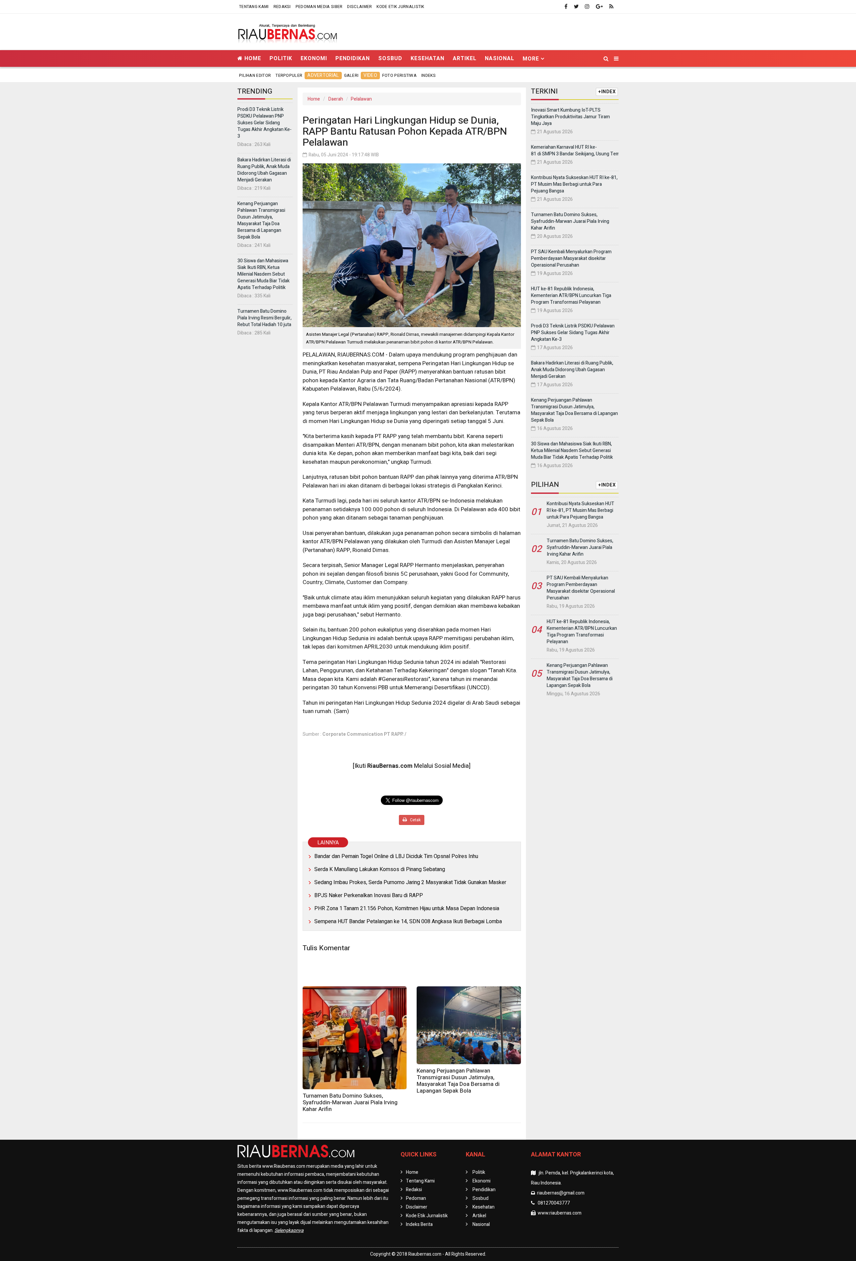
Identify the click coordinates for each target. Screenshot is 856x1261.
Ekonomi (314, 58)
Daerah (335, 99)
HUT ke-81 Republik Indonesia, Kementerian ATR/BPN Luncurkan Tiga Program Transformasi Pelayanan (571, 295)
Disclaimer (359, 7)
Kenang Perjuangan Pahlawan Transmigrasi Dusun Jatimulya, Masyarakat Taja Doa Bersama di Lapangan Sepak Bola (261, 220)
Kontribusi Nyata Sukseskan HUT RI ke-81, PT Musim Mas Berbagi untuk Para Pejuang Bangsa (574, 184)
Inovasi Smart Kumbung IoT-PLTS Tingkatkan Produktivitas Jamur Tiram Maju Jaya (570, 117)
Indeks (428, 76)
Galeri (351, 76)
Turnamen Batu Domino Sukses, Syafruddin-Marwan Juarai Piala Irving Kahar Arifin (350, 1102)
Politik (281, 58)
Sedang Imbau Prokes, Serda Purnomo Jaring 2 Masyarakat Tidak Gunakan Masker (410, 882)
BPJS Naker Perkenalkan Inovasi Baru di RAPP (368, 895)
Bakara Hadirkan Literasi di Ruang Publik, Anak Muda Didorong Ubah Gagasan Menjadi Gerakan (264, 169)
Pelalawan (361, 99)
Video (370, 75)
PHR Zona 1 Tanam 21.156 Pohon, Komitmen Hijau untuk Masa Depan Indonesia (406, 908)
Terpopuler (289, 76)
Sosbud (390, 58)
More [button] (531, 58)
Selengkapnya (289, 1230)
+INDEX (607, 91)
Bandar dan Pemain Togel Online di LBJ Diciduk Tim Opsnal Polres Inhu (396, 856)
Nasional (499, 58)
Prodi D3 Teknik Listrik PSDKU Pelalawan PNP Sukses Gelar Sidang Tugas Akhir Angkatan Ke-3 (264, 123)
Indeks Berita (419, 1224)
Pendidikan (352, 58)
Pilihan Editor (255, 76)
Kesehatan (427, 58)
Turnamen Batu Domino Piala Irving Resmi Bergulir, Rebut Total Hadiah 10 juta (264, 318)
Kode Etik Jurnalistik (400, 7)
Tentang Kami (254, 7)
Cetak (415, 820)
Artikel (464, 58)
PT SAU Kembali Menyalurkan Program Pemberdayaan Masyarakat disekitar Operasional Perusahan (571, 258)
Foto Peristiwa (399, 76)
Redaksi (282, 7)
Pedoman (416, 1198)
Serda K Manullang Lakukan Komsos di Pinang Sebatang (379, 869)
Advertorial (323, 75)
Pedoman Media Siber (319, 7)
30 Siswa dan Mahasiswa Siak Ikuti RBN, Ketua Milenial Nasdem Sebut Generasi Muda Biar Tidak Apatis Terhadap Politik (263, 274)
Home (252, 58)
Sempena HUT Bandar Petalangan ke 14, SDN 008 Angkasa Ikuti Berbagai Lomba (408, 922)
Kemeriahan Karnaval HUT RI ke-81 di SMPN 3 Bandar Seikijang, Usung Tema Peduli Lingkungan (596, 150)
